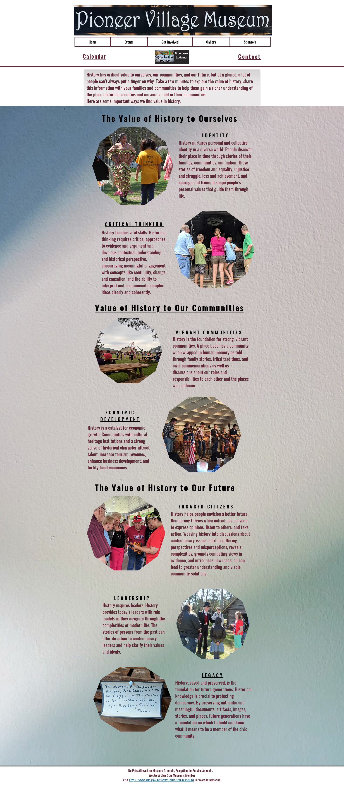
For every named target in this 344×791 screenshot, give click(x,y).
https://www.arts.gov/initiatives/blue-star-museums (161, 780)
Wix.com (205, 786)
